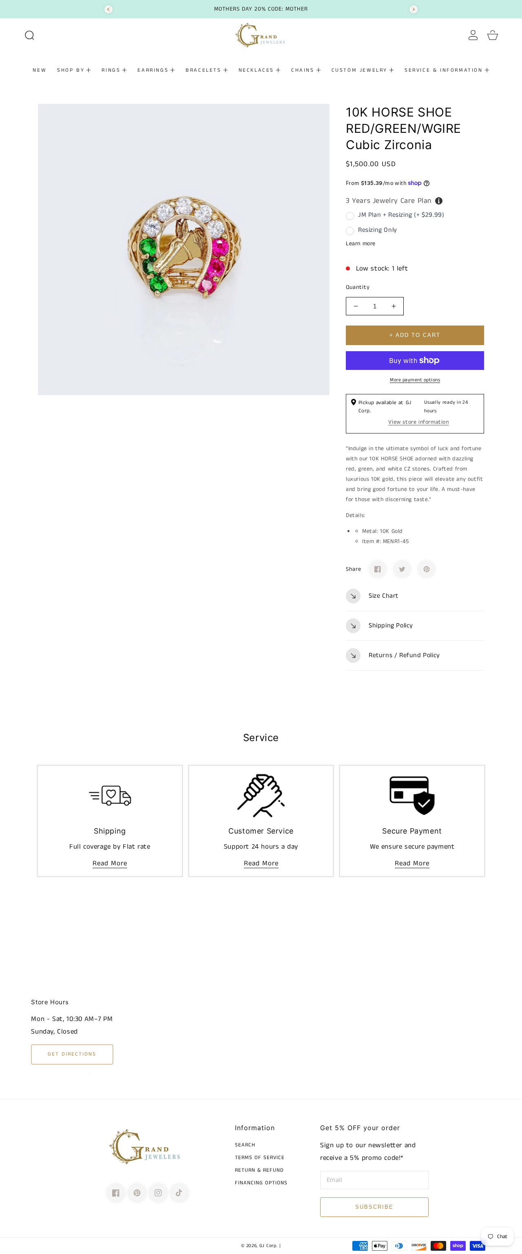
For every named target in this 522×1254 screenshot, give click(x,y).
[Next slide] (413, 9)
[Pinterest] (426, 569)
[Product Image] (184, 249)
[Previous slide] (108, 9)
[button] (29, 35)
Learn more (361, 244)
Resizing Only (377, 230)
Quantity (358, 287)
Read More (110, 863)
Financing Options (261, 1183)
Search (245, 1145)
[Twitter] (402, 569)
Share (353, 569)
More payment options (415, 379)
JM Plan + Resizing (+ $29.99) (401, 215)
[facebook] (116, 1193)
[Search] (29, 35)
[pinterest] (137, 1193)
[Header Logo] (260, 35)
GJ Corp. (268, 1246)
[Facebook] (377, 569)
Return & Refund (259, 1170)
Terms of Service (260, 1158)
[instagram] (158, 1193)
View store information (418, 422)
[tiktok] (179, 1193)
